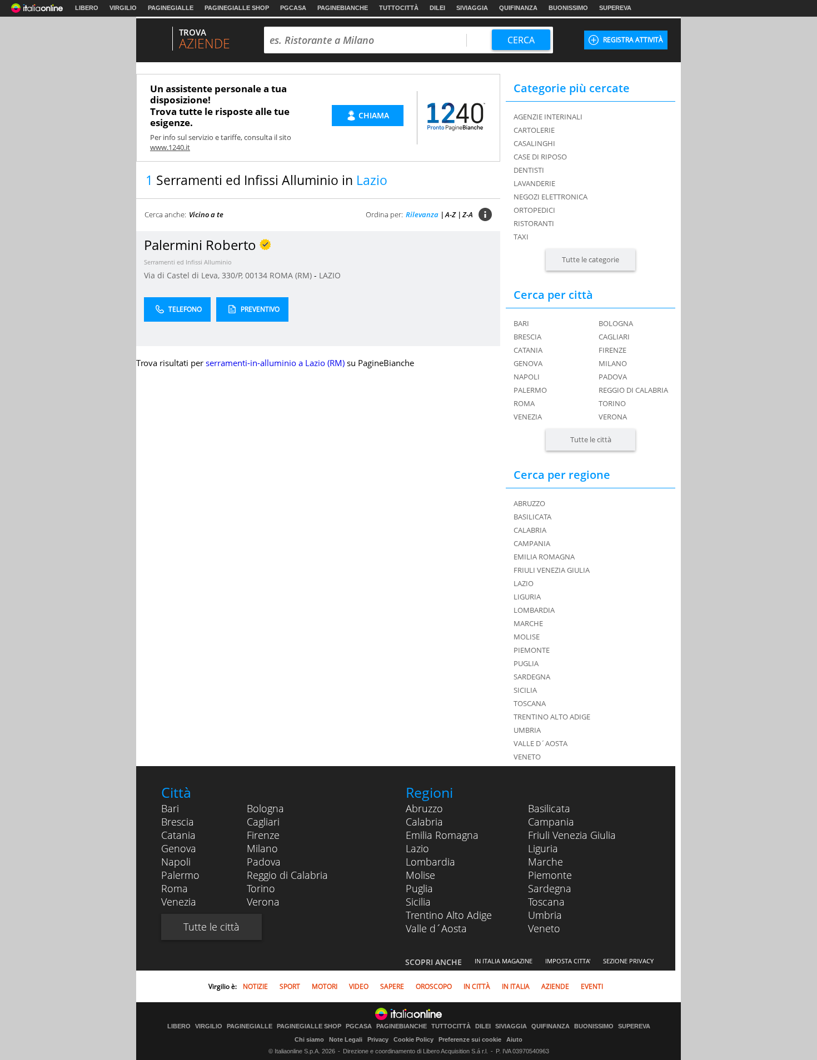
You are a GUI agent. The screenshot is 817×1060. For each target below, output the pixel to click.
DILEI (437, 7)
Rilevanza (422, 214)
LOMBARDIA (534, 610)
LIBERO (86, 7)
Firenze (612, 350)
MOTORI (324, 986)
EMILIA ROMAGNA (544, 557)
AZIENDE (555, 986)
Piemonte (550, 875)
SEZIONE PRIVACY (628, 961)
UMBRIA (527, 730)
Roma (524, 403)
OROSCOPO (434, 986)
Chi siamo (309, 1039)
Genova (528, 363)
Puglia (419, 888)
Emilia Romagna (442, 835)
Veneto (544, 928)
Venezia (528, 417)
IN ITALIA (516, 986)
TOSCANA (530, 703)
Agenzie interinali (548, 117)
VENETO (527, 757)
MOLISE (527, 637)
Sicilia (418, 901)
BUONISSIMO (568, 7)
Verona (613, 417)
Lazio (417, 848)
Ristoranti (534, 223)
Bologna (616, 323)
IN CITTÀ (477, 986)
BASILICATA (532, 517)
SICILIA (525, 690)
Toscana (546, 901)
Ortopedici (534, 210)
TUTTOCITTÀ (399, 7)
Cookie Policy (413, 1039)
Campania (551, 821)
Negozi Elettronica (550, 197)
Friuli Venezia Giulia (572, 835)
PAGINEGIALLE (170, 7)
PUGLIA (526, 663)
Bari (521, 323)
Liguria (543, 848)
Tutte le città (590, 439)
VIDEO (358, 986)
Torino (612, 403)
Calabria (424, 821)
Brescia (527, 337)
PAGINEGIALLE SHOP (237, 7)
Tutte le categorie (590, 259)
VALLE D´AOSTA (540, 743)
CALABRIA (530, 530)
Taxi (521, 237)
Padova (613, 377)
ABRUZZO (529, 503)
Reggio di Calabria (633, 390)
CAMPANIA (532, 543)
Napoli (527, 377)
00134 (256, 275)
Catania (528, 350)
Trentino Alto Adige (449, 915)
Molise (420, 875)
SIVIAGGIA (472, 7)
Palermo (530, 390)
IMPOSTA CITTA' (567, 961)
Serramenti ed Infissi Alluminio (188, 262)
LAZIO (330, 275)
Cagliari (614, 337)
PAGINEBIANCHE (342, 7)
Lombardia (430, 861)
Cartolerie (534, 130)
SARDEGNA (532, 677)
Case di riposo (540, 157)
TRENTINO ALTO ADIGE (552, 717)
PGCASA (293, 7)
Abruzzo (424, 808)
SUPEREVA (615, 7)
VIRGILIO (123, 7)
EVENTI (592, 986)
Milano (613, 363)
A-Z (450, 214)
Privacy (377, 1039)
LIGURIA (527, 597)
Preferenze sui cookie (470, 1039)
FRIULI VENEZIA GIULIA (552, 570)
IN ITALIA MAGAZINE (503, 961)
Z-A (467, 214)
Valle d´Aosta (436, 928)
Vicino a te (206, 214)
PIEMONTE (532, 650)
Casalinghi (534, 143)
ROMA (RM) (292, 275)
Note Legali (345, 1039)
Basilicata (549, 808)
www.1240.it (170, 147)
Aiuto (514, 1039)
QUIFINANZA (518, 7)
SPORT (290, 986)
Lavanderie (534, 183)
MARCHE (528, 623)
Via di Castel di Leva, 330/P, (194, 275)
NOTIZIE (255, 986)
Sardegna (549, 888)
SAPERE (392, 986)
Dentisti (529, 170)
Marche (545, 861)
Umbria (545, 915)
